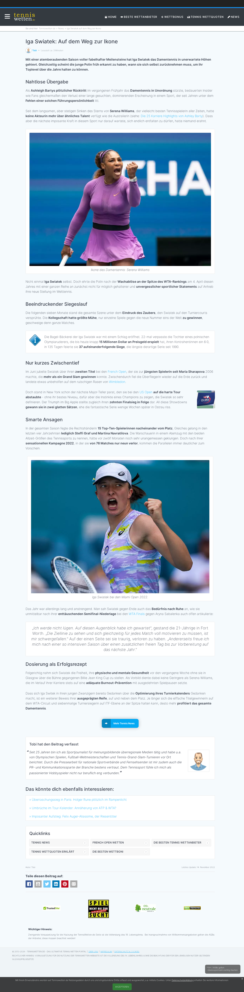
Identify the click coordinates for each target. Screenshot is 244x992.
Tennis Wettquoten (207, 17)
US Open (146, 392)
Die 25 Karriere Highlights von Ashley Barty (172, 116)
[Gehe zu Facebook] (29, 884)
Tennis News (40, 842)
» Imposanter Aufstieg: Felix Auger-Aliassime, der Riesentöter (73, 816)
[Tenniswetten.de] (24, 17)
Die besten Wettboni (108, 851)
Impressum (106, 951)
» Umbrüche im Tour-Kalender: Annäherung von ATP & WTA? (72, 808)
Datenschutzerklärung (183, 980)
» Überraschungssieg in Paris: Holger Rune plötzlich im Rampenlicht (78, 799)
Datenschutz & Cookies (126, 951)
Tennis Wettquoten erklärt (52, 851)
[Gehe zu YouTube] (38, 884)
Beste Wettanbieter (140, 17)
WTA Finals (137, 614)
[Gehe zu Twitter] (47, 884)
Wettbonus (173, 17)
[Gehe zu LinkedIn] (55, 884)
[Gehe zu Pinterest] (64, 884)
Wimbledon (117, 382)
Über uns (93, 951)
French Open (117, 371)
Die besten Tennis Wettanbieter (177, 842)
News (235, 17)
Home (112, 17)
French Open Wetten (108, 842)
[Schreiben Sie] (73, 884)
